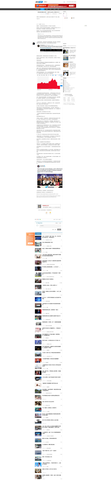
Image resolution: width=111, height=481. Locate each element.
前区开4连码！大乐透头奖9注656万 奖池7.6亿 (51, 340)
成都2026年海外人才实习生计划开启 (49, 469)
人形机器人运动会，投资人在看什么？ (49, 285)
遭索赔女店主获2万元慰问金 (47, 279)
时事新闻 (48, 264)
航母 (48, 454)
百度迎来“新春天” (66, 82)
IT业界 (54, 9)
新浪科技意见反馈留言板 (68, 94)
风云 (50, 356)
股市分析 (48, 276)
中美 (49, 405)
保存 (54, 219)
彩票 (47, 307)
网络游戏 (53, 264)
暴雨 (47, 368)
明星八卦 (47, 374)
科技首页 (37, 9)
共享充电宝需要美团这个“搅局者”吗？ (68, 62)
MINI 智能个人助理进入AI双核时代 (49, 407)
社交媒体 (50, 264)
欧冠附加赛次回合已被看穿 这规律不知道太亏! (51, 315)
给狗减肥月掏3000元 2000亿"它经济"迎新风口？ (69, 55)
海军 (47, 454)
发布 (59, 229)
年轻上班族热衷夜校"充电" (47, 242)
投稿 (58, 9)
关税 (48, 313)
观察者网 (48, 350)
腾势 (47, 448)
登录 (53, 229)
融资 (49, 301)
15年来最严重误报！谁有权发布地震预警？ (50, 358)
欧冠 (49, 319)
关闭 (60, 219)
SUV (51, 356)
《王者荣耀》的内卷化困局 (67, 91)
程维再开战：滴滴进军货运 (67, 85)
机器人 (47, 252)
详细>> (73, 52)
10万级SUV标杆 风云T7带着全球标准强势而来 (51, 352)
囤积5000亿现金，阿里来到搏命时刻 (49, 438)
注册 (55, 229)
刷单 (47, 270)
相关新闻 (38, 233)
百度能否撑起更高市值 (66, 86)
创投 (46, 258)
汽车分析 (48, 356)
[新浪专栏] (39, 2)
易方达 (53, 276)
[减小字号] (59, 13)
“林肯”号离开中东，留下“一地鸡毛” (49, 450)
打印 (57, 219)
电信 (50, 9)
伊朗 (49, 325)
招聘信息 (68, 99)
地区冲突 (47, 325)
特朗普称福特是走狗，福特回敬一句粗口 (50, 309)
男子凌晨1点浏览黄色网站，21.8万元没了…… (51, 266)
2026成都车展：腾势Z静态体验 (48, 444)
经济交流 (47, 405)
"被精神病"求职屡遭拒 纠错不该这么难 (50, 383)
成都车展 (49, 448)
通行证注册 (72, 99)
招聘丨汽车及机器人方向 (47, 456)
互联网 (47, 9)
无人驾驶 (48, 460)
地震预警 (47, 362)
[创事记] (45, 2)
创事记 (42, 9)
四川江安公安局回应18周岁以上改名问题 (50, 420)
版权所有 (73, 104)
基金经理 (50, 276)
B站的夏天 (65, 81)
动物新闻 (47, 417)
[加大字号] (60, 13)
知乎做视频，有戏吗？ (66, 70)
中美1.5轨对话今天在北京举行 (48, 401)
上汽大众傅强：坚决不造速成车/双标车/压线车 (51, 377)
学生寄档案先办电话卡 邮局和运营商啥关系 (50, 395)
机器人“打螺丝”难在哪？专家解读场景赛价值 (51, 248)
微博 (48, 13)
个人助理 (48, 411)
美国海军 (51, 454)
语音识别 (47, 301)
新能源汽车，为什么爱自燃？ (67, 90)
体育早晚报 (47, 319)
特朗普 (47, 313)
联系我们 (64, 99)
